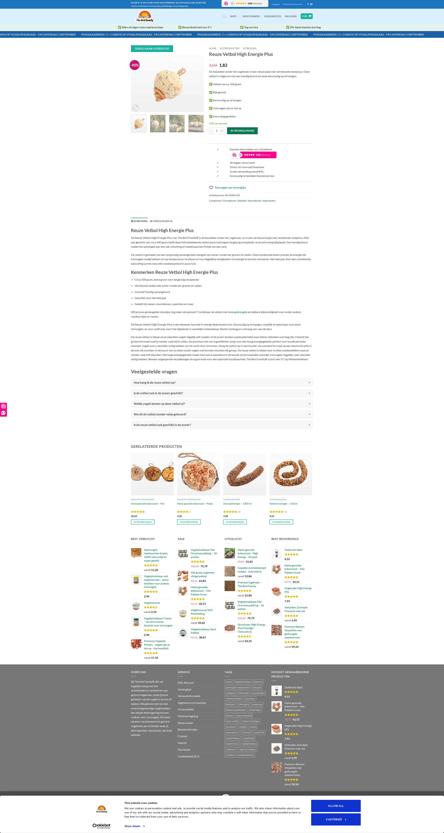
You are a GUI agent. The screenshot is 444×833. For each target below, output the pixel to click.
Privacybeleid (186, 709)
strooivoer (231, 726)
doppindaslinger (243, 681)
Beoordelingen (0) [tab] (161, 221)
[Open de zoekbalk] (224, 16)
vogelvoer (231, 749)
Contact (276, 4)
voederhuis (259, 732)
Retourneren (185, 722)
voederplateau (233, 738)
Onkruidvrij (243, 704)
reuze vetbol (232, 721)
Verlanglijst (184, 689)
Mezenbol (244, 693)
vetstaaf (246, 732)
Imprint (182, 742)
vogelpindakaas (249, 743)
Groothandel (251, 16)
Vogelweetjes (272, 16)
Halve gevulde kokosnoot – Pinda (195, 503)
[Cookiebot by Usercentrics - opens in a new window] (101, 826)
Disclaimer (184, 749)
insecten (257, 687)
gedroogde (240, 312)
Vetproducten (229, 48)
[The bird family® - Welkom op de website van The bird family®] (145, 16)
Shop (233, 16)
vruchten (230, 755)
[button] (291, 16)
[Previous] (137, 83)
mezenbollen (258, 693)
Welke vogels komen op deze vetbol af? (159, 403)
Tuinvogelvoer (229, 200)
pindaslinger (255, 709)
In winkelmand (242, 130)
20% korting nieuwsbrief (292, 4)
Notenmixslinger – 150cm (283, 503)
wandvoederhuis (246, 755)
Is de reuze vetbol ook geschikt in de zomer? (162, 425)
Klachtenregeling (188, 716)
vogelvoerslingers (247, 749)
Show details (132, 826)
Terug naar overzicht (152, 48)
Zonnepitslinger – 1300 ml (237, 503)
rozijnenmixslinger (250, 721)
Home (212, 48)
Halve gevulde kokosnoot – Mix (147, 503)
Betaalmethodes (187, 729)
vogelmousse (232, 743)
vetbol (253, 726)
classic (229, 681)
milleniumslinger (234, 698)
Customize (334, 819)
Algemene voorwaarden (192, 702)
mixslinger (250, 698)
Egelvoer (258, 681)
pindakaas (257, 704)
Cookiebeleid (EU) (188, 756)
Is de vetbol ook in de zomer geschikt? (158, 393)
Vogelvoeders (269, 200)
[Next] (198, 83)
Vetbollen (249, 48)
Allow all (336, 805)
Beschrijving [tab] (139, 221)
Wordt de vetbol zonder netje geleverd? (160, 414)
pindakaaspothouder (236, 709)
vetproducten (232, 732)
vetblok (242, 726)
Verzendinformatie (189, 696)
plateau (229, 715)
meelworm (231, 693)
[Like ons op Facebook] (308, 4)
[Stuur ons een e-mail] (311, 4)
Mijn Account (186, 682)
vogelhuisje (248, 738)
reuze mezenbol (244, 715)
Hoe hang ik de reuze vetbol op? (155, 382)
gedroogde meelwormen (238, 687)
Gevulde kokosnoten (142, 499)
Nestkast (230, 704)
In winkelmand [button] (143, 522)
